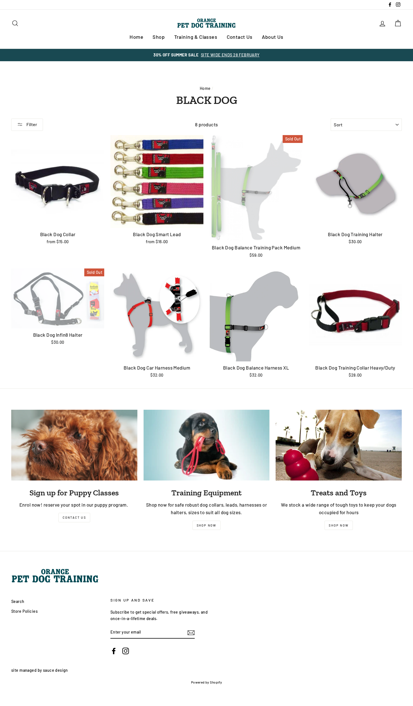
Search (17, 601)
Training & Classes (195, 37)
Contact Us (240, 37)
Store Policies (24, 611)
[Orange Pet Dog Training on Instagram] (125, 650)
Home (136, 37)
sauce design (55, 670)
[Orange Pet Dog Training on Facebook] (113, 650)
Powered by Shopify (206, 682)
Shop (159, 37)
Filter (31, 124)
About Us (272, 37)
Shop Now (207, 525)
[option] (206, 55)
